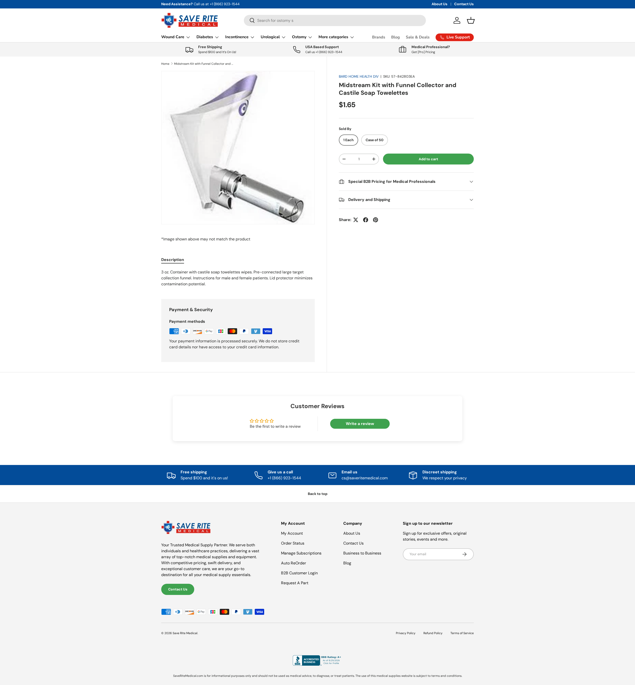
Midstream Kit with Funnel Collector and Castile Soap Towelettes (204, 64)
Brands (378, 37)
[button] (470, 20)
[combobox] (335, 20)
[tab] (172, 259)
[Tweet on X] (356, 220)
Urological (270, 37)
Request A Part (294, 583)
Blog (395, 37)
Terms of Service (462, 633)
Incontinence (237, 37)
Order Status (292, 543)
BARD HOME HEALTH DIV (359, 76)
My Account (292, 533)
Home (165, 64)
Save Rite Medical (185, 633)
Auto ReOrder (293, 563)
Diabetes (204, 37)
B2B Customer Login (299, 573)
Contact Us (464, 4)
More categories (333, 37)
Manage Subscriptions (301, 553)
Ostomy (299, 37)
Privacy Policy (405, 633)
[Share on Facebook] (366, 220)
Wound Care (172, 37)
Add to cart (428, 159)
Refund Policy (433, 633)
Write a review (360, 423)
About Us (439, 4)
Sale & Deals (418, 37)
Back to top (317, 493)
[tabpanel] (238, 278)
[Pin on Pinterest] (376, 220)
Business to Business (362, 553)
